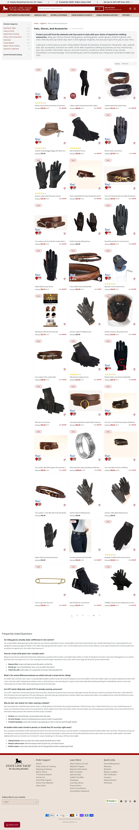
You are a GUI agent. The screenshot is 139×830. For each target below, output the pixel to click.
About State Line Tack (79, 764)
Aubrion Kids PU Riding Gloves (80, 513)
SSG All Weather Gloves (77, 151)
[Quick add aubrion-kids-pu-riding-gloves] (99, 505)
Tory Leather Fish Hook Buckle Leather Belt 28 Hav (50, 241)
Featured (126, 15)
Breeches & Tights (10, 28)
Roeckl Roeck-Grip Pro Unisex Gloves (117, 241)
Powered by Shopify (75, 819)
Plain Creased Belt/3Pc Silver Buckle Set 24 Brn (85, 196)
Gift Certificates (110, 774)
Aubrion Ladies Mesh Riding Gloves (116, 513)
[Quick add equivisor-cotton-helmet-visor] (134, 278)
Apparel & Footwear (59, 15)
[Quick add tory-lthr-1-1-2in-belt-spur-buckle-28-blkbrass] (134, 414)
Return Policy (41, 772)
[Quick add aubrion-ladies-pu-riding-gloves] (99, 324)
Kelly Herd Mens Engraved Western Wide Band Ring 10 (85, 468)
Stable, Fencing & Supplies (107, 15)
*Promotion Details (44, 774)
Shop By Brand (110, 780)
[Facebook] (121, 801)
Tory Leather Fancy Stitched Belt (80, 287)
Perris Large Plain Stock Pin (44, 603)
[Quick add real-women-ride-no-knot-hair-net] (64, 324)
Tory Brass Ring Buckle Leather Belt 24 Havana (85, 422)
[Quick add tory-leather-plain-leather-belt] (64, 369)
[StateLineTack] (17, 8)
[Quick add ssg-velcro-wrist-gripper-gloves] (99, 369)
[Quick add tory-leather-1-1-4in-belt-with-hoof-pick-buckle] (64, 505)
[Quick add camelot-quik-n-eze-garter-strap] (134, 98)
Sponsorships (75, 774)
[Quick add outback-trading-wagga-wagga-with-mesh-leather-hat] (64, 143)
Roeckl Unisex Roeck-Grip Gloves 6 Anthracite (50, 106)
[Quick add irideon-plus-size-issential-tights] (99, 98)
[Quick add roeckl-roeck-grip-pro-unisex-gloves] (134, 233)
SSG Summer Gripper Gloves (79, 377)
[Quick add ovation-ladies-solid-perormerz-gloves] (64, 188)
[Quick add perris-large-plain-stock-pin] (64, 595)
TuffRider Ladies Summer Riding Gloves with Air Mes (120, 603)
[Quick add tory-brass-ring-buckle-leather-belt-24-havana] (99, 414)
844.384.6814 (110, 8)
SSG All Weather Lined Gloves (79, 603)
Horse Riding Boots (112, 764)
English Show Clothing (11, 34)
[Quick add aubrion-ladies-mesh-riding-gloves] (134, 505)
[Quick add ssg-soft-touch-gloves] (64, 414)
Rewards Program (77, 766)
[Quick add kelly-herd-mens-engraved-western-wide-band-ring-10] (99, 460)
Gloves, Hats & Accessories (13, 37)
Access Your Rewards (44, 783)
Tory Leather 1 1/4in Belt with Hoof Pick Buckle (50, 513)
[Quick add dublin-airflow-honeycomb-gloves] (64, 549)
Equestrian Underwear (11, 49)
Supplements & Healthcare (19, 15)
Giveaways (74, 780)
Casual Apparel (9, 43)
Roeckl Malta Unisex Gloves (44, 287)
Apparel (43, 23)
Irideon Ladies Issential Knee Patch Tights (83, 106)
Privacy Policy (75, 785)
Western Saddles (111, 772)
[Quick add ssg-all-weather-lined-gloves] (99, 595)
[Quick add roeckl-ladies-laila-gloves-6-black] (134, 143)
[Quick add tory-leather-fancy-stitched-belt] (99, 278)
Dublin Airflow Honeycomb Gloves (46, 557)
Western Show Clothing (12, 46)
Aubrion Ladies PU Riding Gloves (80, 332)
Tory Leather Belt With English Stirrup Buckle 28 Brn (50, 468)
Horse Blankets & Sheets (81, 15)
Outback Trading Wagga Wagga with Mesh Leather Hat (50, 151)
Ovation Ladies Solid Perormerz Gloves (48, 196)
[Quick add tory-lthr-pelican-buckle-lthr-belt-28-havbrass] (134, 188)
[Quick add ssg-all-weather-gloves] (99, 143)
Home (36, 23)
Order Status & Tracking (46, 766)
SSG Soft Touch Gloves (42, 422)
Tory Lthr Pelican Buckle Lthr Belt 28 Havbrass (120, 196)
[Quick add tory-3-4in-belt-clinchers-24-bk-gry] (134, 460)
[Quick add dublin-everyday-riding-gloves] (99, 233)
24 (94, 615)
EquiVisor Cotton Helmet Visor (115, 287)
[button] (17, 54)
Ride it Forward (76, 772)
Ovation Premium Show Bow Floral (116, 332)
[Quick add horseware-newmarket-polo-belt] (99, 549)
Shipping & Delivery (44, 769)
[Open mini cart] (134, 8)
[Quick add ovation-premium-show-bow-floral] (134, 324)
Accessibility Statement (79, 791)
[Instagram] (126, 801)
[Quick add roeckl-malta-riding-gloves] (64, 278)
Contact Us (40, 777)
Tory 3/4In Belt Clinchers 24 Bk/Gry (116, 468)
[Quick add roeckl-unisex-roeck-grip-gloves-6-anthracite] (64, 98)
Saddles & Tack (40, 15)
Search (39, 764)
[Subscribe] (36, 802)
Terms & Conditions (78, 788)
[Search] (99, 8)
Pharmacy (108, 783)
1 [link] (71, 615)
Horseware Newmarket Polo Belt (80, 557)
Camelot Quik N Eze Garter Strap (115, 106)
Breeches (108, 766)
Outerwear (7, 40)
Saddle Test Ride (77, 777)
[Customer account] (130, 8)
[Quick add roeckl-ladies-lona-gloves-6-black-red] (134, 369)
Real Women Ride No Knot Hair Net (46, 332)
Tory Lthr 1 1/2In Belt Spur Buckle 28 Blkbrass (120, 422)
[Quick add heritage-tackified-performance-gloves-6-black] (134, 549)
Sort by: (117, 64)
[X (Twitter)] (130, 801)
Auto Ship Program (44, 780)
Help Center (41, 785)
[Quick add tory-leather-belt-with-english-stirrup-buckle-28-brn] (64, 460)
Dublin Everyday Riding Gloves (80, 241)
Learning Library (76, 783)
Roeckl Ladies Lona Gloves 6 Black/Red (117, 377)
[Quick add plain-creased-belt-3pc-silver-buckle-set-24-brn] (99, 188)
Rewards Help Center (78, 769)
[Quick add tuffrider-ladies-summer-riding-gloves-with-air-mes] (134, 595)
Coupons (107, 777)
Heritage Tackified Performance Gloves (117, 557)
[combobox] (71, 9)
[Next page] (99, 615)
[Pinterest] (134, 801)
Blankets (107, 769)
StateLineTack (66, 819)
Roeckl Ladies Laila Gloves (113, 151)
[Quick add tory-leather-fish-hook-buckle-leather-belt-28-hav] (64, 233)
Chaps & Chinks (9, 31)
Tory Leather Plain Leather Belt (45, 377)
